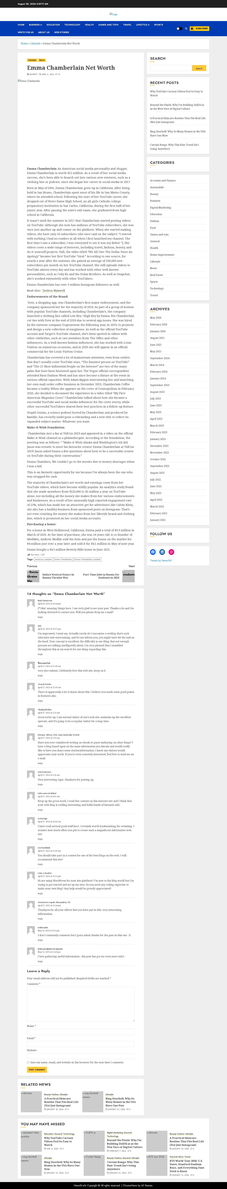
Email (31, 1038)
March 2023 (157, 425)
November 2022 (159, 452)
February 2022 (158, 513)
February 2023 (158, 432)
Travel (127, 24)
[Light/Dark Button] (180, 28)
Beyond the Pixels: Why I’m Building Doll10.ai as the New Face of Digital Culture (124, 1143)
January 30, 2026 (55, 1109)
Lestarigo (42, 818)
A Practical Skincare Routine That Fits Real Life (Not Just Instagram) (61, 1102)
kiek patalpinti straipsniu (50, 949)
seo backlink (44, 847)
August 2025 (157, 338)
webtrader (43, 927)
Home (21, 24)
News (41, 60)
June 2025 (156, 344)
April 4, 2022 (48, 74)
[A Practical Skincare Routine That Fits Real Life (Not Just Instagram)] (31, 1101)
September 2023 (159, 385)
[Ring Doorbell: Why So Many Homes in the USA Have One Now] (92, 1101)
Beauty (47, 1094)
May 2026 (155, 318)
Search (158, 58)
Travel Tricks (44, 684)
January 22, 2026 (117, 1173)
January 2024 (158, 378)
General (155, 241)
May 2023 (155, 412)
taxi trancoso (44, 772)
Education (53, 24)
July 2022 (155, 479)
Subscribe (202, 28)
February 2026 (158, 324)
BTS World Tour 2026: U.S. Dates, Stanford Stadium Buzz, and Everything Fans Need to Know (187, 1166)
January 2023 (158, 439)
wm (39, 626)
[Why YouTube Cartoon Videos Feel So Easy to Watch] (31, 1141)
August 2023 (157, 392)
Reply (40, 617)
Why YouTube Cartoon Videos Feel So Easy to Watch (58, 1141)
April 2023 (156, 419)
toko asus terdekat (47, 793)
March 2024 (157, 365)
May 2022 (155, 493)
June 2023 (156, 405)
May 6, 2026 (53, 1149)
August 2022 (157, 472)
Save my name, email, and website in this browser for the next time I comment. (77, 1062)
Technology (72, 24)
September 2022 (159, 466)
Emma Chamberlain (63, 559)
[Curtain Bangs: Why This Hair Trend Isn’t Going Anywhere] (94, 1165)
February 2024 (158, 371)
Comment (33, 984)
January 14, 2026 (180, 1175)
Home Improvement (162, 254)
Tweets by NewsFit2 (161, 560)
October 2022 (158, 459)
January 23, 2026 (116, 1109)
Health (89, 24)
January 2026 (158, 331)
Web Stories (61, 32)
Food (153, 228)
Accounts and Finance (163, 180)
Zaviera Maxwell (53, 290)
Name (31, 1026)
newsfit (33, 74)
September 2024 (159, 358)
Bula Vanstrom (45, 600)
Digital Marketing (160, 207)
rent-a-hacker (45, 873)
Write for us (26, 32)
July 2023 (155, 398)
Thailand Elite (44, 709)
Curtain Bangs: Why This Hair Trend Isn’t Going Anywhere (123, 1165)
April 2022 (156, 500)
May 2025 (155, 351)
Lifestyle (141, 24)
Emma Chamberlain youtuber (88, 559)
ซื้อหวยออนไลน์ (44, 663)
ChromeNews (130, 1185)
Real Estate (156, 275)
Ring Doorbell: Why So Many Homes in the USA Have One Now (121, 1102)
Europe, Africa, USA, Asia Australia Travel (58, 735)
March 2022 (157, 506)
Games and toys (108, 24)
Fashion (55, 1094)
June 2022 (156, 486)
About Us (44, 32)
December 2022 (159, 446)
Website (32, 1050)
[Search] (186, 29)
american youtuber (43, 559)
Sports (158, 24)
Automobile (157, 187)
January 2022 (158, 520)
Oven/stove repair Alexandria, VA (54, 902)
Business (34, 24)
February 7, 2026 (117, 1151)
